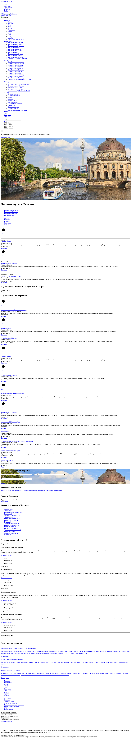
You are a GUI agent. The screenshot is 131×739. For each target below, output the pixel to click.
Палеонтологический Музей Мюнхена (12, 393)
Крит (9, 33)
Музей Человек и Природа (9, 375)
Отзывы (6, 224)
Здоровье (10, 97)
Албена (10, 22)
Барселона (11, 23)
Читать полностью (6, 555)
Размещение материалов (11, 706)
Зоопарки (8, 510)
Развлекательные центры (12, 512)
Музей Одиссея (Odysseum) (9, 338)
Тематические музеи (11, 523)
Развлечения (8, 41)
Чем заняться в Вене (14, 47)
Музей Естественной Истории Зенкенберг (13, 310)
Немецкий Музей (6, 328)
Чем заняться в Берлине (15, 44)
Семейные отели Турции (15, 76)
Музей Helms (5, 431)
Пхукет (10, 36)
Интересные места (11, 531)
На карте (7, 219)
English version (8, 709)
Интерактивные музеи (12, 525)
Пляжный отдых (13, 102)
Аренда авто (8, 7)
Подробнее (6, 137)
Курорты (7, 20)
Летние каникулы (13, 107)
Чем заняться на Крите (15, 50)
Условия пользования (10, 703)
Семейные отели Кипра (15, 71)
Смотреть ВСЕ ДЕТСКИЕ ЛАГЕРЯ (19, 91)
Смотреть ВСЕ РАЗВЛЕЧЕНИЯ (17, 58)
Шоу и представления (12, 518)
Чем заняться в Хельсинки (16, 57)
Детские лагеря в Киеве (15, 87)
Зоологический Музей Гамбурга (10, 422)
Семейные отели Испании (16, 70)
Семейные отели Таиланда (16, 75)
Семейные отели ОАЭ (14, 73)
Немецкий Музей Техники (9, 263)
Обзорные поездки (11, 533)
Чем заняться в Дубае (14, 49)
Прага (9, 34)
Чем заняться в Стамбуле (15, 55)
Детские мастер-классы (12, 515)
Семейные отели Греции (15, 66)
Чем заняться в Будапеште (16, 46)
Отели (6, 60)
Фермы (7, 534)
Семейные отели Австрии (16, 62)
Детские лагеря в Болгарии (16, 83)
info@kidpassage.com (7, 1)
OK (2, 137)
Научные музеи (10, 526)
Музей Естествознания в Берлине (11, 276)
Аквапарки (8, 509)
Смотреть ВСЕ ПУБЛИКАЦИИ (17, 110)
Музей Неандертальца (7, 460)
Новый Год (11, 105)
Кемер (10, 31)
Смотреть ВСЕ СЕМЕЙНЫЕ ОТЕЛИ (19, 79)
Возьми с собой (12, 100)
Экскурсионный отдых (15, 103)
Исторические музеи (11, 528)
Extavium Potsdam (6, 241)
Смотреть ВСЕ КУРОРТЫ (16, 39)
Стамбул (10, 38)
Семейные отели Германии (16, 65)
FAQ (5, 708)
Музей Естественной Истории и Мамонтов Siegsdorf (17, 441)
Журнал (6, 92)
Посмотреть (4, 501)
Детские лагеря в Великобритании (18, 84)
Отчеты (6, 695)
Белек (9, 25)
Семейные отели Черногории (17, 78)
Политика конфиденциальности (14, 705)
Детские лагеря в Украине (16, 86)
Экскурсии (7, 6)
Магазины (8, 514)
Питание (10, 99)
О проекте (7, 698)
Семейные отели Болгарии (16, 63)
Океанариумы (9, 517)
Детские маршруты (14, 94)
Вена (9, 26)
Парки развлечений (14, 95)
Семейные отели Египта (15, 68)
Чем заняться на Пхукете (15, 54)
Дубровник (11, 30)
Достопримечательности (12, 530)
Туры (5, 4)
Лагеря (6, 81)
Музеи (7, 522)
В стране (7, 221)
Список (6, 218)
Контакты (7, 9)
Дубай (10, 28)
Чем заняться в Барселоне (15, 42)
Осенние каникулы (14, 108)
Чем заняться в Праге (14, 52)
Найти (3, 483)
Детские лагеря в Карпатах (16, 89)
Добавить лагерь (9, 701)
